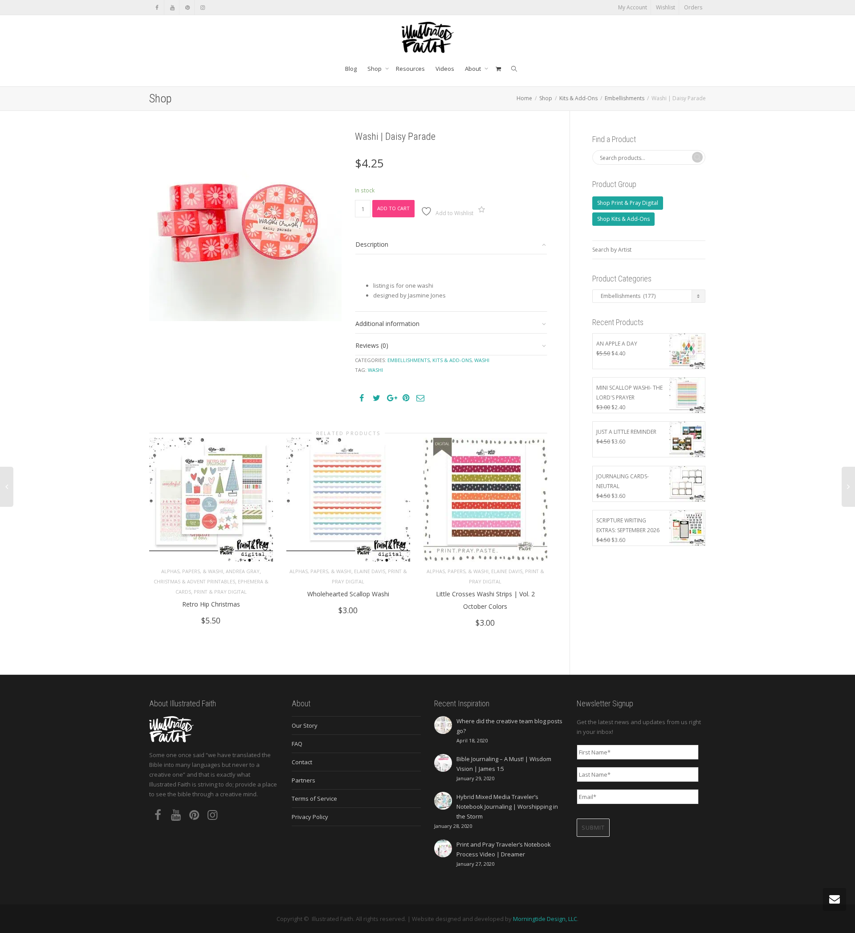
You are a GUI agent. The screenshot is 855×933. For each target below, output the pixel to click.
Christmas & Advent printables (194, 581)
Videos (445, 69)
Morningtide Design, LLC (545, 919)
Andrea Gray (243, 571)
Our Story (305, 725)
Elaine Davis (369, 571)
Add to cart (393, 208)
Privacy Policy (310, 817)
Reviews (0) (371, 345)
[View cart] (498, 68)
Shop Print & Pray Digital (627, 203)
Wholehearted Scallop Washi (348, 594)
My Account (632, 7)
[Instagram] (202, 7)
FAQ (297, 744)
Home (524, 98)
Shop (375, 69)
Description (371, 244)
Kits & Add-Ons (578, 98)
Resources (410, 69)
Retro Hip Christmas (211, 604)
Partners (303, 780)
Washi (481, 360)
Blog (351, 69)
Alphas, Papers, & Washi (192, 571)
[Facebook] (157, 7)
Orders (693, 7)
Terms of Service (314, 798)
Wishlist (665, 7)
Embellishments (624, 98)
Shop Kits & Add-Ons (623, 219)
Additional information (387, 323)
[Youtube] (172, 7)
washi (375, 370)
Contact (302, 762)
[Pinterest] (187, 7)
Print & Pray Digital (220, 591)
